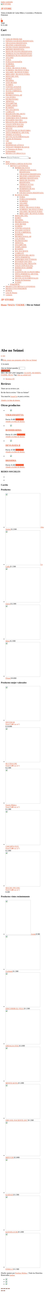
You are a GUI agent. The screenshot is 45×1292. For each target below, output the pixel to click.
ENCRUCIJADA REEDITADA (18, 47)
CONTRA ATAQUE (13, 87)
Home (4, 305)
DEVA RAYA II (13, 445)
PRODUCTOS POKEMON (16, 289)
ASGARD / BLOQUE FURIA (17, 72)
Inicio (8, 162)
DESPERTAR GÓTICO (15, 145)
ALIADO (27, 373)
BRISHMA (11, 460)
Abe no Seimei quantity (9, 368)
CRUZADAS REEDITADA (16, 43)
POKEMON (15, 284)
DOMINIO (10, 93)
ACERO (9, 143)
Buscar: (3, 157)
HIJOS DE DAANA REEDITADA (19, 51)
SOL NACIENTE (12, 110)
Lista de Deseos (11, 293)
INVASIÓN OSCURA (14, 120)
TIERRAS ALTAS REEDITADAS (19, 53)
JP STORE (6, 8)
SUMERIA (10, 64)
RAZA (11, 305)
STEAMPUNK (11, 103)
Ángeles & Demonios (13, 139)
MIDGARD (10, 66)
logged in (13, 396)
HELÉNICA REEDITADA (16, 45)
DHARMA (10, 81)
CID (7, 141)
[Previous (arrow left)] (2, 1290)
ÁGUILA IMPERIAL (14, 91)
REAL (10, 375)
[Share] (4, 1288)
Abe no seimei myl (24, 375)
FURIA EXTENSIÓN (14, 62)
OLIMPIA (9, 85)
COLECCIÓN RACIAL (15, 124)
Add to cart (5, 371)
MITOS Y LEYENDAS (19, 166)
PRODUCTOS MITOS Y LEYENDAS (20, 286)
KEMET (9, 78)
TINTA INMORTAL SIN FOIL (17, 133)
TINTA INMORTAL (13, 116)
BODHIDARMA (13, 430)
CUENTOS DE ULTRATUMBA (18, 130)
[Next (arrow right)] (4, 1290)
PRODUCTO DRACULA (16, 153)
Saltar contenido (7, 2)
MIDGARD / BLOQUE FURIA (18, 74)
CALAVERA (11, 97)
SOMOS (9, 291)
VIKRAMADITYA (15, 415)
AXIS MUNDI (11, 83)
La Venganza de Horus (14, 149)
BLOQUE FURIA (22, 195)
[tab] (25, 379)
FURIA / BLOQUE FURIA (16, 68)
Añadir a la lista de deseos (10, 400)
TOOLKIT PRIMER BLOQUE (17, 147)
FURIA (8, 60)
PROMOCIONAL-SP (14, 95)
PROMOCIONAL (22, 222)
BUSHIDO (10, 108)
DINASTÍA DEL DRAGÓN (16, 122)
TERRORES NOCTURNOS (16, 118)
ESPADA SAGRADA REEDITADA (19, 41)
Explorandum (10, 151)
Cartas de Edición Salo (14, 39)
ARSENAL (10, 101)
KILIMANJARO (12, 99)
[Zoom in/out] (9, 1288)
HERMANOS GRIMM (14, 126)
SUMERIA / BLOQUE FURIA (17, 70)
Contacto (9, 295)
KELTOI (9, 128)
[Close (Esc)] (2, 1288)
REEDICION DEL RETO (15, 114)
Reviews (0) (10, 379)
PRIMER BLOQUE (22, 168)
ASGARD (9, 58)
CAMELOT (10, 112)
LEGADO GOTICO (13, 89)
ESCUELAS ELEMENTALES (17, 137)
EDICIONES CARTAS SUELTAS (19, 164)
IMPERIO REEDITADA (15, 49)
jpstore (12, 1275)
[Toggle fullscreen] (6, 1288)
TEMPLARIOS (11, 105)
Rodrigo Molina (21, 1273)
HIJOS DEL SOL (12, 76)
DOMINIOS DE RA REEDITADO (19, 56)
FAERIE (20, 305)
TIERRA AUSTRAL (13, 135)
